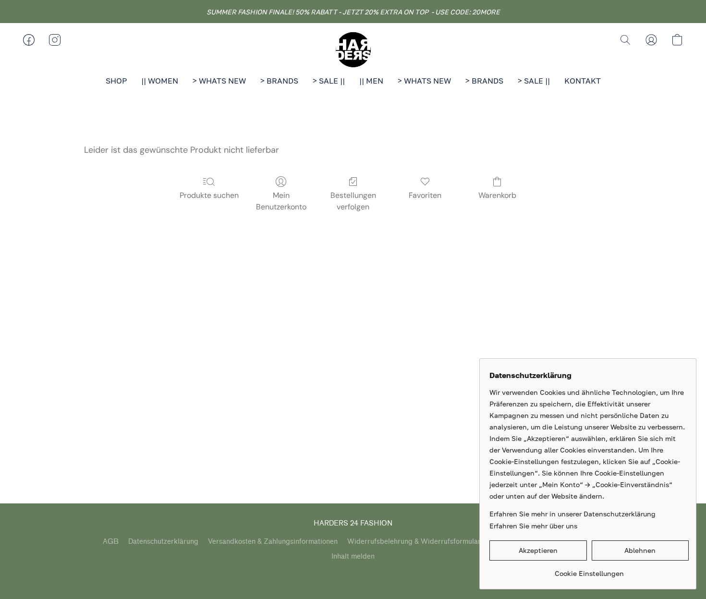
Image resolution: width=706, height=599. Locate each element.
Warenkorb (497, 195)
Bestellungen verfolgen (353, 201)
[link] (589, 570)
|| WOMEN (159, 81)
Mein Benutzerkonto (281, 201)
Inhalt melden (353, 556)
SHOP (116, 81)
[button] (353, 49)
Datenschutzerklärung (163, 542)
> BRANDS (279, 81)
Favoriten (425, 195)
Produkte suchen (209, 195)
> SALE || (329, 81)
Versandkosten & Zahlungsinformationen (273, 542)
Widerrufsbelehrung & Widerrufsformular (414, 542)
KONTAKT (582, 81)
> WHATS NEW (219, 81)
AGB (111, 542)
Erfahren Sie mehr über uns (533, 526)
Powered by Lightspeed (353, 573)
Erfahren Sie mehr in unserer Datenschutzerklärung (572, 514)
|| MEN (371, 81)
